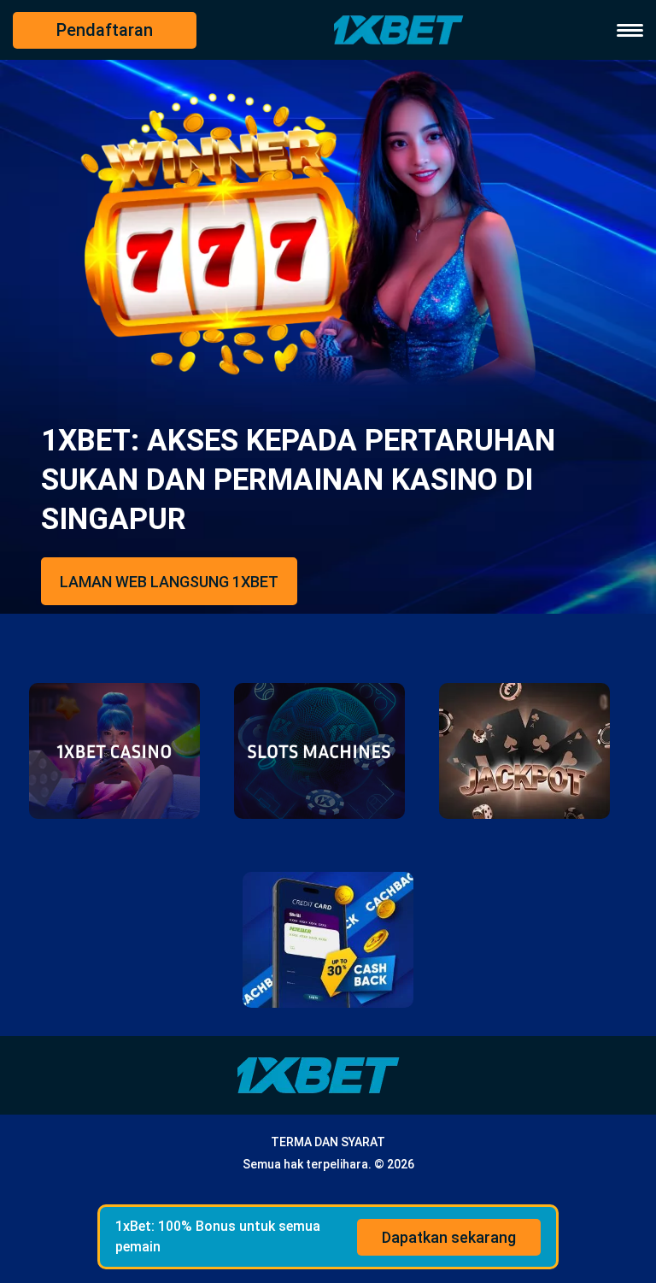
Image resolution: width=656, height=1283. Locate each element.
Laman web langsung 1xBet (169, 582)
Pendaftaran (104, 30)
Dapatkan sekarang (449, 1237)
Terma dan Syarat (328, 1142)
